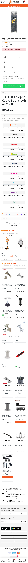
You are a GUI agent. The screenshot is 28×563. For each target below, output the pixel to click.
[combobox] (2, 521)
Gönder (24, 513)
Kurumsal (14, 533)
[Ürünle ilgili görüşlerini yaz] (10, 214)
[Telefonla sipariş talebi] (21, 214)
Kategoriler (14, 537)
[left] (1, 247)
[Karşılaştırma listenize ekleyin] (14, 214)
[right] (26, 247)
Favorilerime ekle (7, 53)
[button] (2, 242)
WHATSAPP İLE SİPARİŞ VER (15, 86)
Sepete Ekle (7, 259)
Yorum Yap (14, 226)
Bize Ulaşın (14, 541)
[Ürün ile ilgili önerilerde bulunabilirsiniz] (25, 214)
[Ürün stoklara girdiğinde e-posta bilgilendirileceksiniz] (18, 214)
